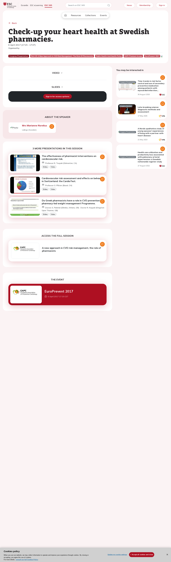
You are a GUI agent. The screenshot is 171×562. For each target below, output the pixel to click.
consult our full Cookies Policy (27, 559)
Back (14, 23)
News (129, 5)
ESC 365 (48, 5)
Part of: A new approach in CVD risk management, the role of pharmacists (62, 56)
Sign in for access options (57, 96)
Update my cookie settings (117, 554)
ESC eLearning (36, 5)
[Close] (167, 554)
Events (103, 15)
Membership (144, 5)
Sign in (162, 5)
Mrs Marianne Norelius (34, 125)
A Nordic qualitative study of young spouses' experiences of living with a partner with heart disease (151, 132)
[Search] (109, 5)
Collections (90, 15)
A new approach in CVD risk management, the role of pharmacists (71, 249)
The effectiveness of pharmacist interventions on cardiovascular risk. (69, 157)
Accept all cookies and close (142, 554)
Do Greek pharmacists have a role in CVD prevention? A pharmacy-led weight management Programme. (72, 202)
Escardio (24, 5)
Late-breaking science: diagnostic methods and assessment (149, 109)
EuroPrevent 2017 (59, 291)
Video (53, 167)
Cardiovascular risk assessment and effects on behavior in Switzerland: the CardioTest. (72, 180)
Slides (45, 167)
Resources (76, 15)
